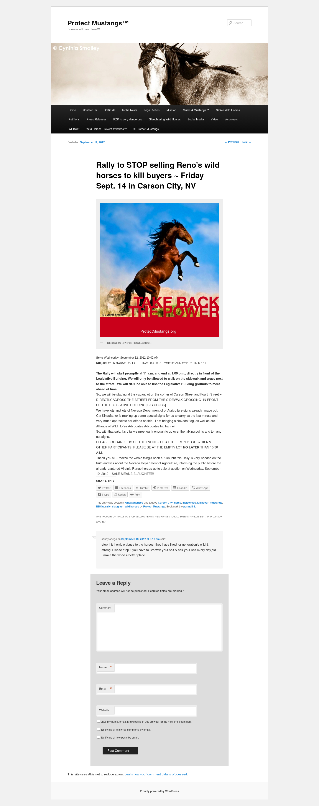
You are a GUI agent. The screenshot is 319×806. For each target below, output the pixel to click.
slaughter (118, 506)
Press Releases (97, 119)
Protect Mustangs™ (98, 22)
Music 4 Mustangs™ (196, 110)
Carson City (165, 502)
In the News (129, 110)
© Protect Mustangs (146, 129)
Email (105, 688)
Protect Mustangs (154, 506)
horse (177, 502)
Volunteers (231, 119)
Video (214, 119)
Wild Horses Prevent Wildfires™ (106, 129)
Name (105, 667)
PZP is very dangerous (127, 119)
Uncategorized (134, 502)
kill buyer (203, 502)
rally (108, 506)
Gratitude (109, 110)
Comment (105, 608)
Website (104, 710)
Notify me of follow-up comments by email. (126, 729)
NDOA (100, 506)
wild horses (132, 506)
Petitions (74, 119)
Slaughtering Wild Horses (165, 119)
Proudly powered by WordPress (159, 791)
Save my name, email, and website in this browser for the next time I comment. (146, 721)
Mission (171, 110)
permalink (189, 506)
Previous (232, 142)
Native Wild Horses (228, 110)
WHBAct (74, 129)
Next (247, 142)
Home (72, 110)
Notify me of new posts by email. (120, 737)
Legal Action (152, 110)
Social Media (195, 119)
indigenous (189, 502)
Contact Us (90, 110)
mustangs (216, 502)
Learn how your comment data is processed (156, 774)
